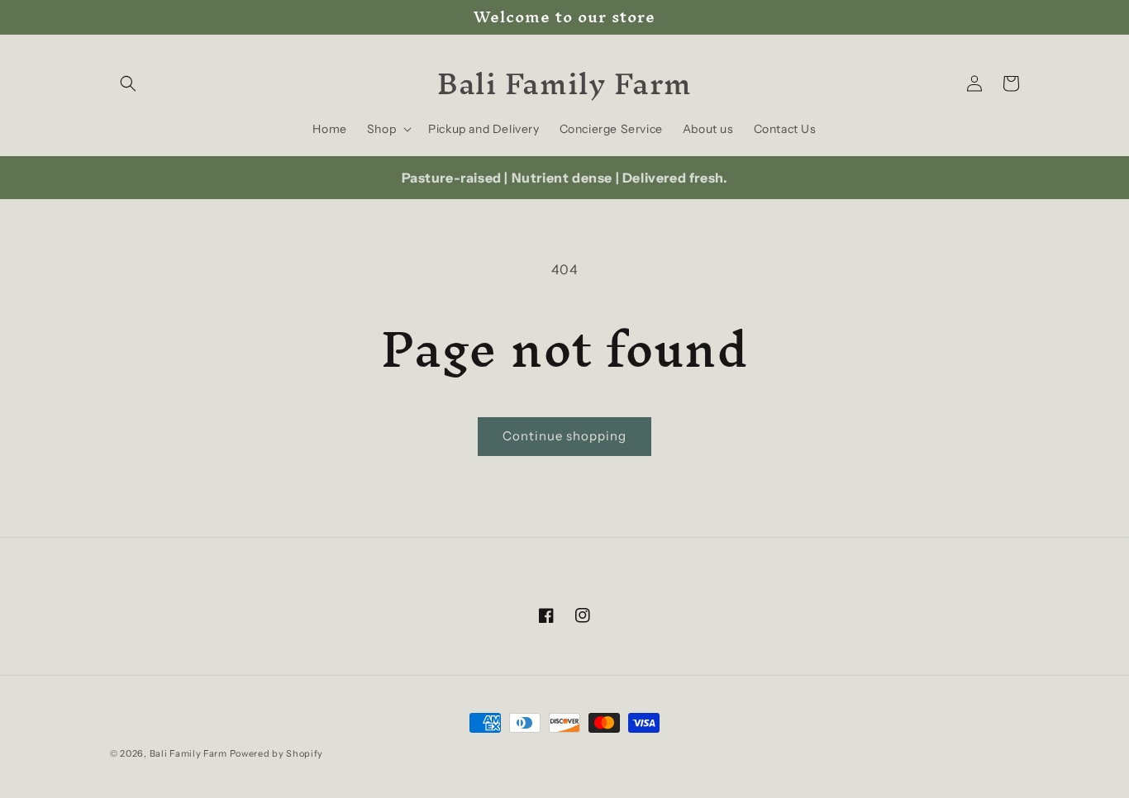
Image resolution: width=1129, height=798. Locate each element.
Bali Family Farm (188, 753)
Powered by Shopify (277, 753)
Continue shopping (564, 436)
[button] (128, 83)
